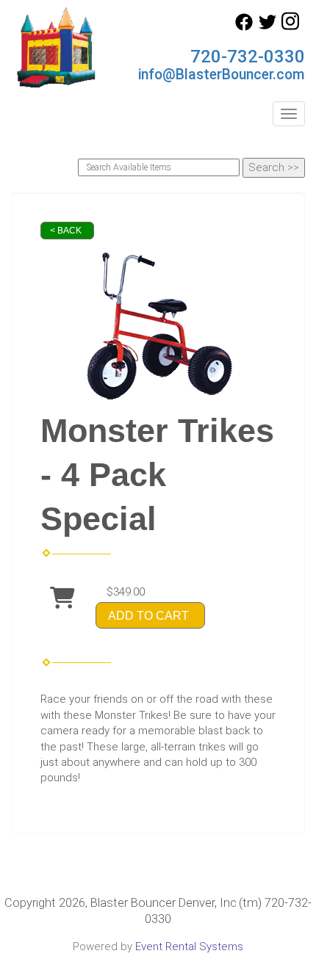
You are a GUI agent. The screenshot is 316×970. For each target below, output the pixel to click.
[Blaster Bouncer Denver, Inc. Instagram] (290, 27)
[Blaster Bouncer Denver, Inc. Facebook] (244, 27)
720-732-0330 (247, 56)
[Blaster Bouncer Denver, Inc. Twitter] (267, 27)
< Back (66, 230)
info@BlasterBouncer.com (221, 74)
